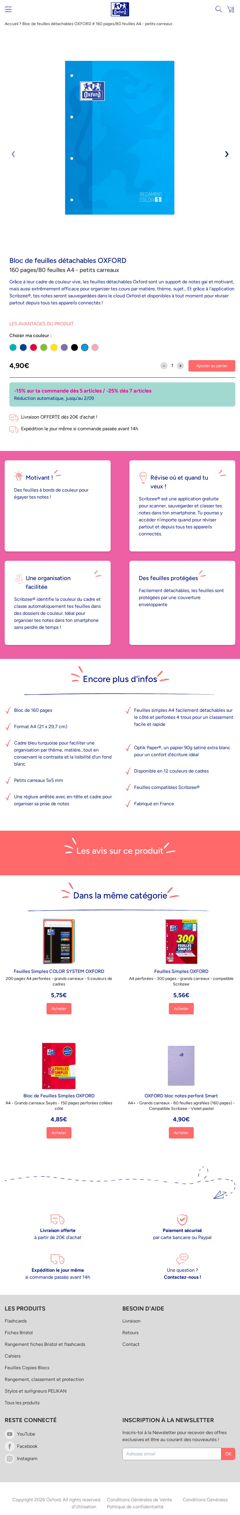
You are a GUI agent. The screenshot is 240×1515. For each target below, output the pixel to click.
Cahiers (12, 1356)
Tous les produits (22, 1402)
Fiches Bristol (19, 1332)
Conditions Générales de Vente (139, 1499)
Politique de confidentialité (135, 1506)
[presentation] (13, 153)
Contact (131, 1344)
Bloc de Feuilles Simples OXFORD (59, 1095)
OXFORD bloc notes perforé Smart (181, 1095)
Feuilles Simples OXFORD (181, 971)
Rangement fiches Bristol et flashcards (45, 1344)
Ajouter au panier (212, 365)
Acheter (59, 1008)
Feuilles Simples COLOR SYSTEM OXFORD (59, 971)
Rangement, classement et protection (44, 1379)
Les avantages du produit (41, 324)
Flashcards (16, 1321)
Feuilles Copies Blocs (27, 1367)
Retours (130, 1332)
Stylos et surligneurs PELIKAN (35, 1391)
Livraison (131, 1321)
